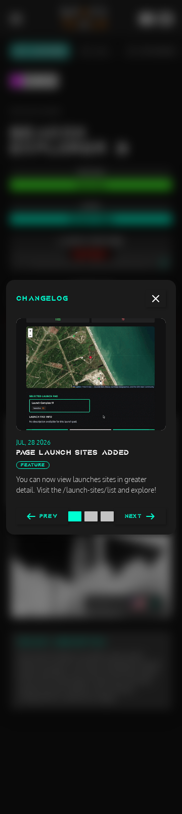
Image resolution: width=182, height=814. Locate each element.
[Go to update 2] (91, 516)
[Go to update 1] (74, 516)
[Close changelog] (156, 298)
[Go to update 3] (107, 516)
